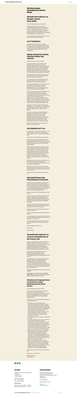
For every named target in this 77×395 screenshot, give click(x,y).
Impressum (42, 384)
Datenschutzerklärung (44, 385)
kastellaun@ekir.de (18, 376)
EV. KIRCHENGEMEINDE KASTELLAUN (23, 392)
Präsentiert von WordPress (35, 392)
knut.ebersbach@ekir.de (19, 381)
